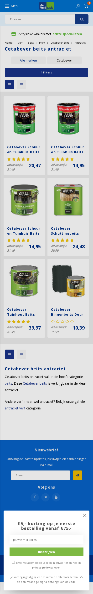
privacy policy (41, 567)
